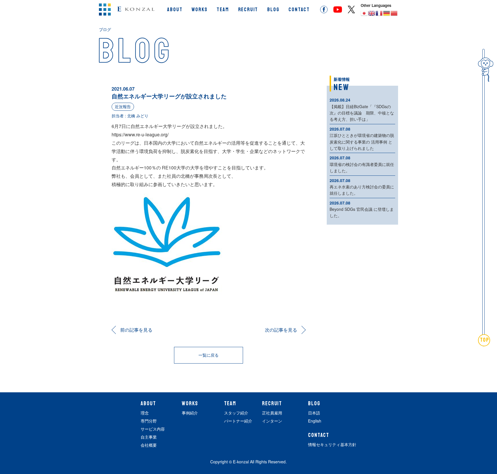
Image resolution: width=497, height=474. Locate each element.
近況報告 (123, 106)
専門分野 (149, 421)
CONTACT (299, 9)
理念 (145, 413)
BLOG (273, 9)
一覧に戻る (208, 355)
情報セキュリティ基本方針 (332, 444)
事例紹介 (190, 413)
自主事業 (149, 437)
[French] (379, 12)
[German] (387, 12)
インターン (272, 421)
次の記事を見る (281, 329)
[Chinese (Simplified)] (394, 12)
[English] (372, 12)
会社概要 (149, 445)
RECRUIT (248, 9)
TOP (485, 340)
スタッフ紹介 (236, 413)
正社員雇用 (272, 413)
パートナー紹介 (238, 421)
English (314, 421)
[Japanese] (364, 12)
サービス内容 (153, 429)
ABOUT (174, 9)
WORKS (199, 9)
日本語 (314, 413)
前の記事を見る (136, 329)
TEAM (223, 9)
